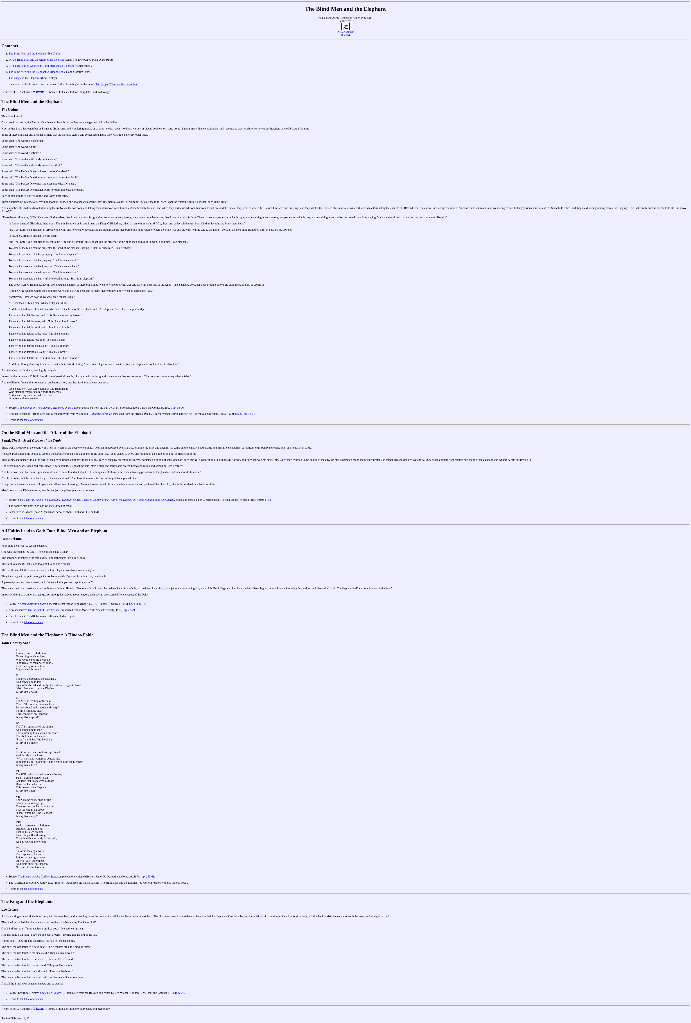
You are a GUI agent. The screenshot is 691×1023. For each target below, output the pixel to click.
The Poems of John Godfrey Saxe (37, 876)
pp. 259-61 (148, 876)
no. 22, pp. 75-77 (245, 413)
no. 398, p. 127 (137, 603)
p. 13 (268, 499)
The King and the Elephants (24, 77)
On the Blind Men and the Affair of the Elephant (36, 59)
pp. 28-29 (129, 609)
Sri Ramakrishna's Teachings (34, 603)
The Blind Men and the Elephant (27, 53)
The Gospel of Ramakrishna (44, 609)
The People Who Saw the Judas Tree (116, 84)
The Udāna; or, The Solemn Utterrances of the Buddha (49, 407)
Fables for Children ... (53, 992)
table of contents (33, 419)
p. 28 (181, 992)
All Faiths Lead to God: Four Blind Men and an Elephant (41, 65)
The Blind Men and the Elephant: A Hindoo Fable (37, 71)
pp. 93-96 (178, 407)
